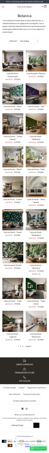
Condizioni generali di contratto (24, 400)
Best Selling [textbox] (24, 41)
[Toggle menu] (3, 6)
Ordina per (13, 41)
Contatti (21, 387)
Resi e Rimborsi (14, 394)
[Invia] (36, 425)
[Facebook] (22, 409)
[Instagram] (26, 409)
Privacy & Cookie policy (31, 394)
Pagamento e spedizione (36, 387)
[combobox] (29, 41)
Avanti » (29, 346)
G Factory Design (9, 387)
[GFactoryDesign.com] (25, 7)
